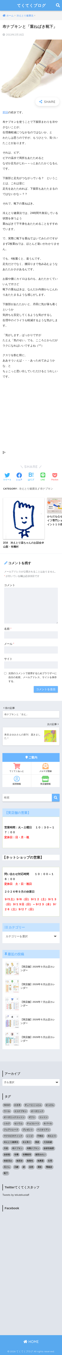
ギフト (32, 1117)
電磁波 (49, 1167)
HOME (33, 1341)
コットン (43, 1117)
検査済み (8, 1161)
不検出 (40, 1136)
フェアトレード (11, 1129)
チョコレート (33, 1123)
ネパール (48, 1123)
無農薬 (40, 1161)
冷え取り (27, 1142)
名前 (7, 628)
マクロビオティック (13, 1136)
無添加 (19, 1161)
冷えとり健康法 (28, 488)
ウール (7, 1111)
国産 (37, 1142)
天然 (6, 1148)
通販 (40, 1167)
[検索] (56, 798)
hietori (7, 1105)
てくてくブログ (31, 5)
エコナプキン (20, 1111)
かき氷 (17, 1105)
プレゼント (28, 1129)
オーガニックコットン (14, 1117)
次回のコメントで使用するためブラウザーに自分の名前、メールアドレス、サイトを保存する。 (32, 677)
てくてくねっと (16, 771)
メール (9, 643)
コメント (9, 585)
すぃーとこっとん (33, 1105)
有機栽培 (27, 1154)
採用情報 (17, 784)
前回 (5, 112)
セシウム (18, 1123)
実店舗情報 (45, 784)
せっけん (50, 1105)
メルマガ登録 (45, 771)
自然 (31, 1167)
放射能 (7, 1154)
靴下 (6, 1173)
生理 (50, 1161)
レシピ (30, 1136)
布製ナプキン (33, 1148)
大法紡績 (48, 1142)
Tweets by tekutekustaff (15, 1195)
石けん (7, 1167)
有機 (16, 1154)
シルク (7, 1123)
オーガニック (37, 1111)
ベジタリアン (43, 1129)
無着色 (30, 1161)
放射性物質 (49, 1148)
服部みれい (40, 1154)
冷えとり (52, 1136)
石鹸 (16, 1167)
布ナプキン (46, 488)
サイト (8, 658)
